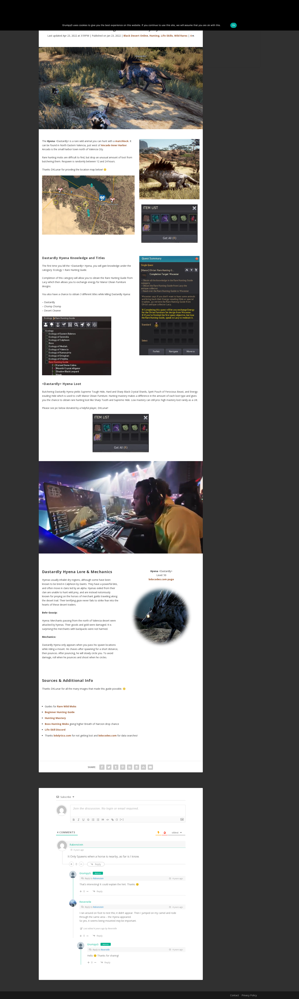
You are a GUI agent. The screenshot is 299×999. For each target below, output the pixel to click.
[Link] (112, 820)
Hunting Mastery (55, 718)
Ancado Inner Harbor (114, 145)
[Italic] (78, 820)
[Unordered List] (98, 820)
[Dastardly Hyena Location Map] (88, 233)
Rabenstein (98, 878)
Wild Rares (180, 35)
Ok (233, 25)
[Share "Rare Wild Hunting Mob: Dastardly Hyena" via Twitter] (108, 767)
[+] (122, 819)
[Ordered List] (93, 820)
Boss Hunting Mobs (57, 724)
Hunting (155, 35)
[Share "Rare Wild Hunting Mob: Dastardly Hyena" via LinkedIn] (129, 767)
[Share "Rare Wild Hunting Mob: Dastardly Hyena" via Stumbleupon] (143, 767)
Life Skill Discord (55, 729)
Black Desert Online (136, 35)
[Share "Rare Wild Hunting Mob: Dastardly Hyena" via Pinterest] (122, 767)
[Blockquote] (102, 820)
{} (117, 819)
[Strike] (88, 820)
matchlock (122, 141)
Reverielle (105, 949)
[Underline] (83, 820)
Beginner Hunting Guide (60, 712)
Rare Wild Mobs (66, 706)
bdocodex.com (107, 735)
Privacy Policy (249, 995)
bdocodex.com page (161, 579)
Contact (234, 995)
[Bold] (73, 820)
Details (225, 25)
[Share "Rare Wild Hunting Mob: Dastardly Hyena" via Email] (150, 767)
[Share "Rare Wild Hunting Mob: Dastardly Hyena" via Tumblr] (115, 767)
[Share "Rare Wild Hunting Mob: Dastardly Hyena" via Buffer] (136, 767)
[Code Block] (107, 820)
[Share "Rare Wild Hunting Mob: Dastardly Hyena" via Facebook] (101, 767)
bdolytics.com (62, 735)
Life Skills (167, 35)
